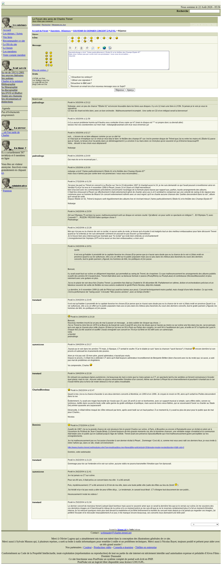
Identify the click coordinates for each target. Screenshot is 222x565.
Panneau (7, 190)
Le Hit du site (10, 44)
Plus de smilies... (40, 70)
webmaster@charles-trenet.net (116, 532)
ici (2, 173)
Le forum (8, 48)
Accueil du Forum (40, 31)
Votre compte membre (14, 55)
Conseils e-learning (123, 547)
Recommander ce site (14, 40)
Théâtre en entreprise (146, 547)
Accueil (7, 30)
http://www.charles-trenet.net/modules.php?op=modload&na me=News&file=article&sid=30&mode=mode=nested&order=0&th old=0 (126, 447)
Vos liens (7, 37)
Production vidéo (102, 547)
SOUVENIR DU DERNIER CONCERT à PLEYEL (94, 31)
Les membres (10, 51)
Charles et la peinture (12, 81)
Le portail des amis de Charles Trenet (203, 25)
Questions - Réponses (60, 31)
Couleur (87, 547)
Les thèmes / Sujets (13, 33)
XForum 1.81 (122, 529)
